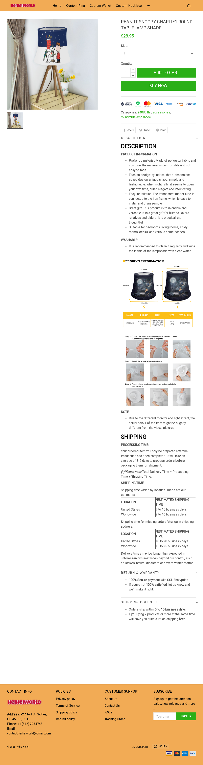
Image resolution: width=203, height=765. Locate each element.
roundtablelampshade (136, 117)
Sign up (186, 716)
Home (57, 6)
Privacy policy (65, 699)
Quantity (126, 63)
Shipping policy (66, 712)
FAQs (108, 712)
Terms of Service (68, 705)
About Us (111, 699)
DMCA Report (140, 747)
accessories (161, 112)
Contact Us (112, 705)
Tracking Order (115, 719)
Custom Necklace (129, 6)
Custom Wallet (100, 6)
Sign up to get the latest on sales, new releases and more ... (174, 703)
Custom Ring (75, 6)
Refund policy (65, 719)
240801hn (144, 112)
